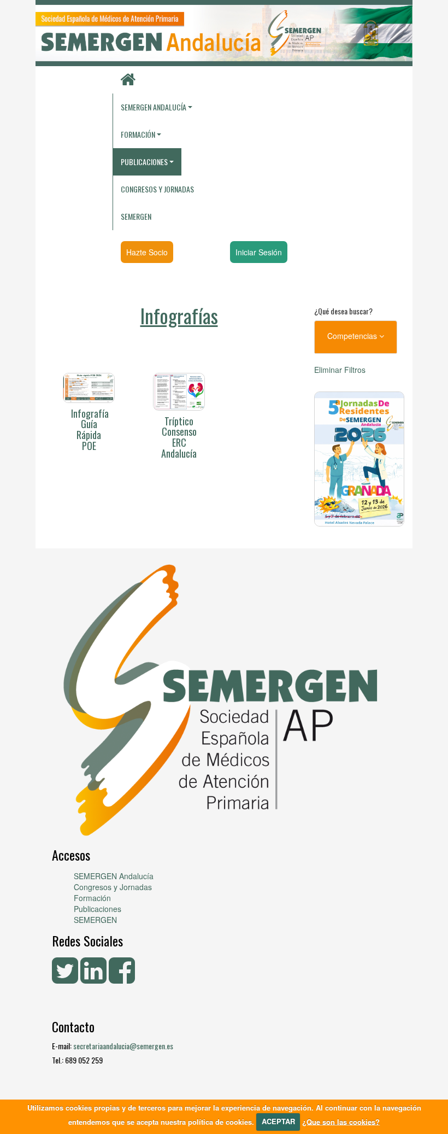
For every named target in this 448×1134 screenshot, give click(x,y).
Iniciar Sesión (258, 252)
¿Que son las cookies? (341, 1121)
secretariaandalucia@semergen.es (123, 1045)
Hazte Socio (147, 252)
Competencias (353, 335)
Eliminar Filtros (340, 369)
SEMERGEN (136, 216)
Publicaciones (97, 908)
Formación (92, 897)
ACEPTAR (278, 1121)
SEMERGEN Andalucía (153, 107)
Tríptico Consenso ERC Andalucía (179, 437)
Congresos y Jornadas (157, 189)
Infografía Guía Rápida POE (90, 429)
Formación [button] (138, 134)
